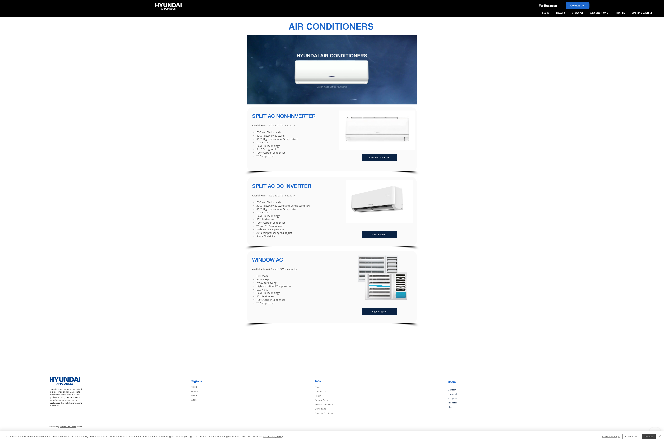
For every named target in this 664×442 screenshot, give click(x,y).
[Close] (660, 436)
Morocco (195, 391)
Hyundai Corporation (68, 427)
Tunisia (194, 386)
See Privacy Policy (273, 436)
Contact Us (320, 391)
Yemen (194, 395)
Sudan (194, 399)
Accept (649, 436)
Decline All (631, 436)
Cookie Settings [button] (611, 436)
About (318, 387)
